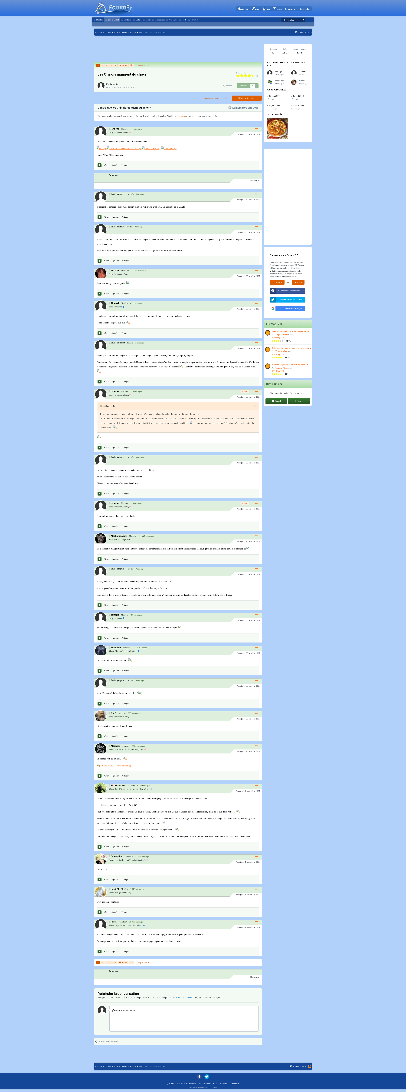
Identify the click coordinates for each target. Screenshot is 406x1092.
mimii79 (115, 889)
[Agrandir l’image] (102, 148)
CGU (215, 1084)
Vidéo (279, 9)
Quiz (267, 9)
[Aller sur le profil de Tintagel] (101, 306)
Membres (99, 20)
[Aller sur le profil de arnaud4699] (101, 788)
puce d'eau (279, 81)
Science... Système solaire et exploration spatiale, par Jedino (290, 364)
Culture (138, 20)
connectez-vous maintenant (181, 997)
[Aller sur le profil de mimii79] (101, 892)
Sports (184, 20)
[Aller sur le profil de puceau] (294, 82)
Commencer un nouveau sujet (215, 98)
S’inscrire (298, 282)
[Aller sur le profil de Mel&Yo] (101, 273)
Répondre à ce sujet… (126, 1010)
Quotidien (127, 20)
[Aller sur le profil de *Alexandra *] (101, 859)
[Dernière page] (131, 65)
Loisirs (148, 20)
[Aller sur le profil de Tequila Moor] (267, 333)
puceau (302, 81)
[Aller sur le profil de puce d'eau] (269, 82)
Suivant (123, 65)
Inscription (305, 9)
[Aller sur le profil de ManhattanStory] (101, 539)
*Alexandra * (117, 856)
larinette (114, 84)
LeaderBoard (234, 1084)
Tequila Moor (281, 334)
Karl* (113, 713)
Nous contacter (204, 1084)
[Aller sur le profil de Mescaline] (101, 749)
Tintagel (115, 303)
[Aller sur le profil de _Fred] (101, 925)
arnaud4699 (119, 785)
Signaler (115, 165)
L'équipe (223, 1084)
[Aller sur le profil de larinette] (101, 85)
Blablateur (116, 647)
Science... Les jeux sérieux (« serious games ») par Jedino (291, 348)
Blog (257, 9)
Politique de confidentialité (186, 1084)
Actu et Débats (113, 20)
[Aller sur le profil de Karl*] (101, 716)
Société (130, 87)
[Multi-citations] (100, 165)
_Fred (114, 921)
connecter (181, 116)
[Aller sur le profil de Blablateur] (101, 650)
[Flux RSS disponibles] (310, 1066)
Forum (245, 9)
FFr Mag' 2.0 (278, 337)
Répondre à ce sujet (246, 98)
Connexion (290, 9)
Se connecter (277, 282)
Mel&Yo (115, 270)
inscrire (194, 116)
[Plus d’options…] (256, 129)
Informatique (159, 20)
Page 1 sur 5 (143, 65)
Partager (228, 86)
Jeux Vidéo (172, 20)
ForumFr (194, 20)
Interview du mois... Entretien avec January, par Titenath (292, 331)
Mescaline (115, 746)
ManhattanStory (119, 536)
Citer (106, 165)
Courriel (277, 401)
